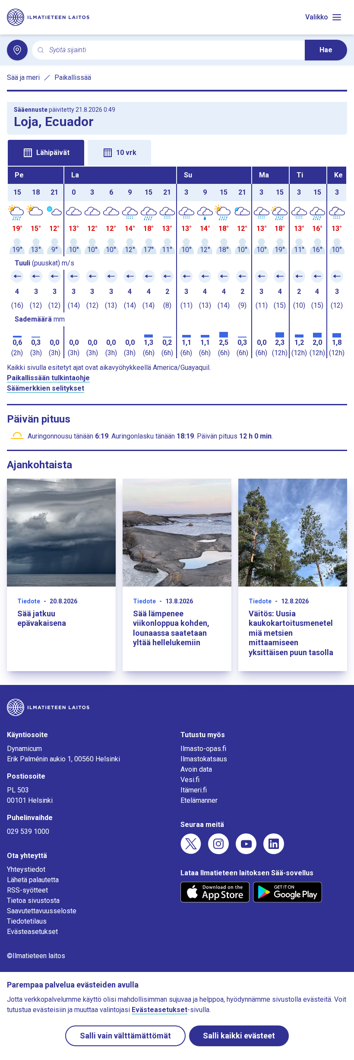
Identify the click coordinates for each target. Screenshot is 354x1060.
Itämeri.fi (193, 790)
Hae (325, 50)
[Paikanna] (17, 50)
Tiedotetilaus (27, 921)
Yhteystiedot (26, 869)
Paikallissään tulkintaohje (48, 378)
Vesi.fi (189, 780)
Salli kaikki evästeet (239, 1035)
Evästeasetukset (32, 932)
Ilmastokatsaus (203, 759)
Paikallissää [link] (72, 77)
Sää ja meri (23, 77)
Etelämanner (199, 800)
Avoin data (196, 769)
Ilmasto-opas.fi (203, 749)
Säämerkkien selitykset (45, 388)
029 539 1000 (28, 831)
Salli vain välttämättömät (125, 1035)
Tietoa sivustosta (33, 900)
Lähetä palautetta (33, 880)
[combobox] (173, 50)
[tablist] (177, 152)
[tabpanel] (177, 262)
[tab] (46, 153)
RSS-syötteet (27, 890)
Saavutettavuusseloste (41, 911)
